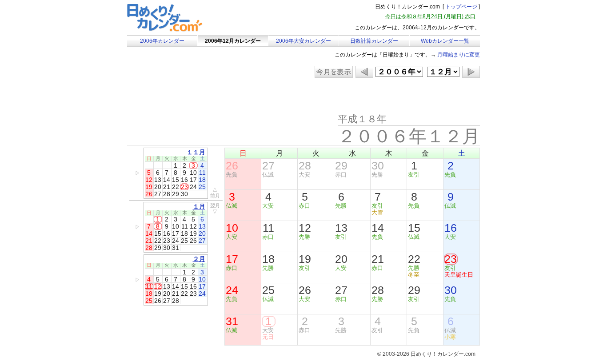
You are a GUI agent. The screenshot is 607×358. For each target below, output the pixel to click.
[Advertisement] (202, 95)
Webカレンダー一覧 (445, 41)
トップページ (461, 7)
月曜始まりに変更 (458, 55)
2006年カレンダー (162, 41)
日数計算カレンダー (374, 41)
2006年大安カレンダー (303, 41)
